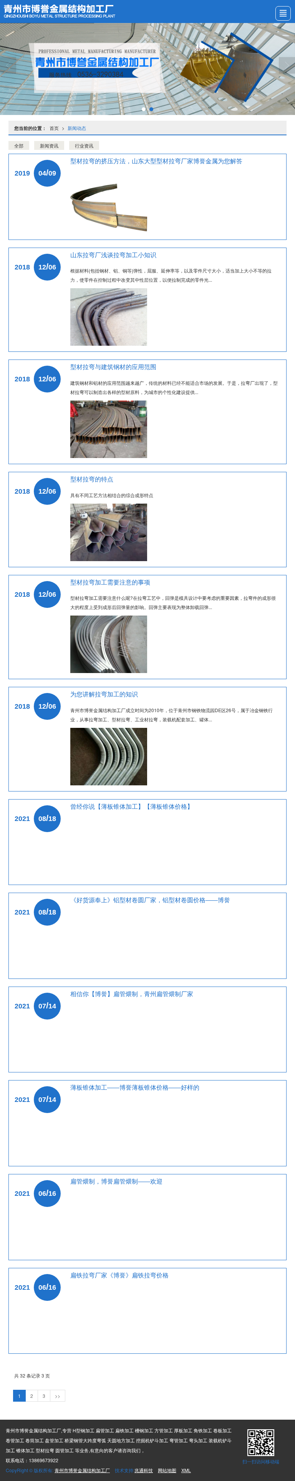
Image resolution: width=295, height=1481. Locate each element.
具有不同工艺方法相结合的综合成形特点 (111, 495)
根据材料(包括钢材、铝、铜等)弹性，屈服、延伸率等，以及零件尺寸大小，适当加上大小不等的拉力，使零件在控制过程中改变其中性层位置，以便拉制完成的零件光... (171, 275)
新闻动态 (77, 128)
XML (186, 1470)
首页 (54, 128)
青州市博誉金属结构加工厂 (82, 1470)
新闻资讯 (49, 145)
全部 (18, 145)
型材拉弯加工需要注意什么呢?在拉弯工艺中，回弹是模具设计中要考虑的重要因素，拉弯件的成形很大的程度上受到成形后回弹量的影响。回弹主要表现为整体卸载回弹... (173, 602)
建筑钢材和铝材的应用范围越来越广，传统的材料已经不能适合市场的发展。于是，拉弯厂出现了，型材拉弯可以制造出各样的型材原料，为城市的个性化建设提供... (174, 387)
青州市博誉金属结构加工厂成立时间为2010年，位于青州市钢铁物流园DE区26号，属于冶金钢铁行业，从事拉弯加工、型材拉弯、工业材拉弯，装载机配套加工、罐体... (171, 714)
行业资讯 (84, 145)
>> (57, 1395)
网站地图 (167, 1470)
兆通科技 (143, 1470)
